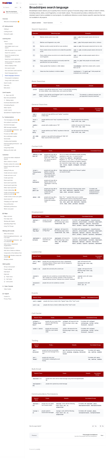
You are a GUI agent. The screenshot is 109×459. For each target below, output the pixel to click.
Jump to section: (36, 22)
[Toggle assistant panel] (20, 7)
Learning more (33, 4)
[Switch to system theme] (17, 3)
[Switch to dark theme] (21, 3)
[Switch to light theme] (19, 3)
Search (41, 4)
